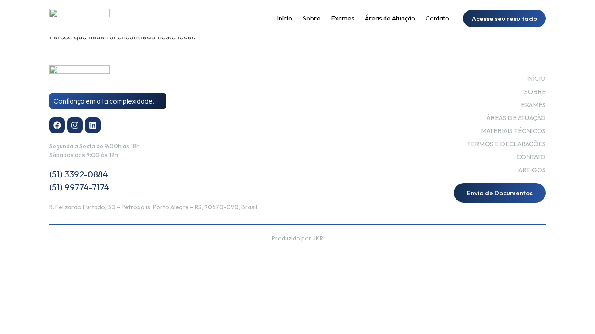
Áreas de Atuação (390, 18)
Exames (343, 18)
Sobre (312, 18)
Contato (437, 18)
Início (284, 18)
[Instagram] (75, 125)
